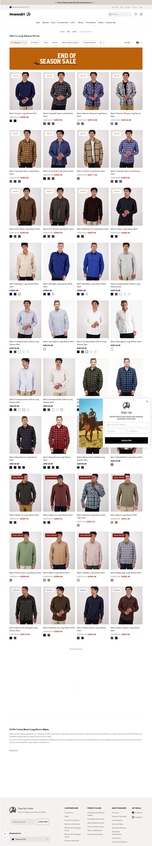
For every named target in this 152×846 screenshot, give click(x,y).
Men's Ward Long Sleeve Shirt (124, 515)
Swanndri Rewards (72, 841)
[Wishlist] (135, 14)
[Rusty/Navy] (11, 522)
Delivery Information (72, 824)
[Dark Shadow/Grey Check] (78, 123)
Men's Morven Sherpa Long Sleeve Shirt (92, 114)
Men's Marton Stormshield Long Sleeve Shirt (91, 458)
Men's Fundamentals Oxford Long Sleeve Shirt (125, 285)
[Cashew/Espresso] (49, 178)
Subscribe (126, 440)
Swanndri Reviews (119, 828)
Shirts (75, 32)
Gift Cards (115, 7)
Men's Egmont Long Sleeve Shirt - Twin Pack (92, 516)
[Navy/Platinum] (112, 580)
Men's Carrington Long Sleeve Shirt (58, 341)
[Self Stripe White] (112, 349)
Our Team (115, 813)
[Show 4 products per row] (137, 42)
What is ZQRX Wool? (94, 830)
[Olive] (82, 236)
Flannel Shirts (89, 42)
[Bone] (19, 294)
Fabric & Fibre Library (95, 827)
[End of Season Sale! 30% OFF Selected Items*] (76, 59)
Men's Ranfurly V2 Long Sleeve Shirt (93, 229)
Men (68, 32)
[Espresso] (78, 236)
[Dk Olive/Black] (82, 467)
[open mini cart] (141, 14)
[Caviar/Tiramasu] (78, 638)
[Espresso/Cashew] (44, 123)
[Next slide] (103, 43)
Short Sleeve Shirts (70, 42)
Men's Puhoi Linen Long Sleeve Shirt (25, 572)
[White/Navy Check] (44, 349)
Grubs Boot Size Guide (95, 819)
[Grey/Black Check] (24, 467)
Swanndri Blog (117, 824)
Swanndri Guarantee (95, 834)
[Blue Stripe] (125, 294)
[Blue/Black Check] (11, 467)
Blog (122, 7)
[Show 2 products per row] (141, 42)
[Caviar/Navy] (82, 638)
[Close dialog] (147, 401)
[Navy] (11, 121)
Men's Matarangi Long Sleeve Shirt (126, 572)
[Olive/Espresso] (44, 178)
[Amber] (112, 522)
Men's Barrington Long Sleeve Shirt (126, 341)
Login (140, 7)
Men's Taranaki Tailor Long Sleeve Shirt (58, 114)
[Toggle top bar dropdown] (95, 2)
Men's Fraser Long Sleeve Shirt (23, 113)
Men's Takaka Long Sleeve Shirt (91, 572)
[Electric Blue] (15, 294)
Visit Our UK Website (119, 842)
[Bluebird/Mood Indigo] (53, 123)
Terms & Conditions (72, 820)
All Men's (35, 42)
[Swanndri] (20, 14)
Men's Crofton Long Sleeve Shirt (91, 171)
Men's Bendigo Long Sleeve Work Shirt (24, 285)
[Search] (110, 14)
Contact (128, 7)
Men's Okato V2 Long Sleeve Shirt (24, 515)
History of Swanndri (119, 816)
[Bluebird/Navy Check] (82, 124)
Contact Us (69, 813)
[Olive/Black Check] (15, 467)
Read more (14, 750)
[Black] (15, 120)
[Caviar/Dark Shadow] (49, 124)
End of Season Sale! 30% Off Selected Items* (74, 2)
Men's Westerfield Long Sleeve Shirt (126, 457)
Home (63, 32)
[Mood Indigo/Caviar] (78, 467)
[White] (120, 294)
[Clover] (11, 580)
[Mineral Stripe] (129, 294)
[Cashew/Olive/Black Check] (78, 178)
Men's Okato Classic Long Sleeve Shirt (91, 629)
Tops (46, 42)
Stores (135, 7)
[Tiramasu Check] (112, 465)
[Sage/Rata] (78, 525)
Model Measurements (95, 823)
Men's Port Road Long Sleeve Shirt (58, 171)
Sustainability (117, 820)
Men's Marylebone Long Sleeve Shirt (23, 458)
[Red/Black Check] (19, 467)
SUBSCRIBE (43, 822)
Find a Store (116, 838)
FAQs (67, 816)
